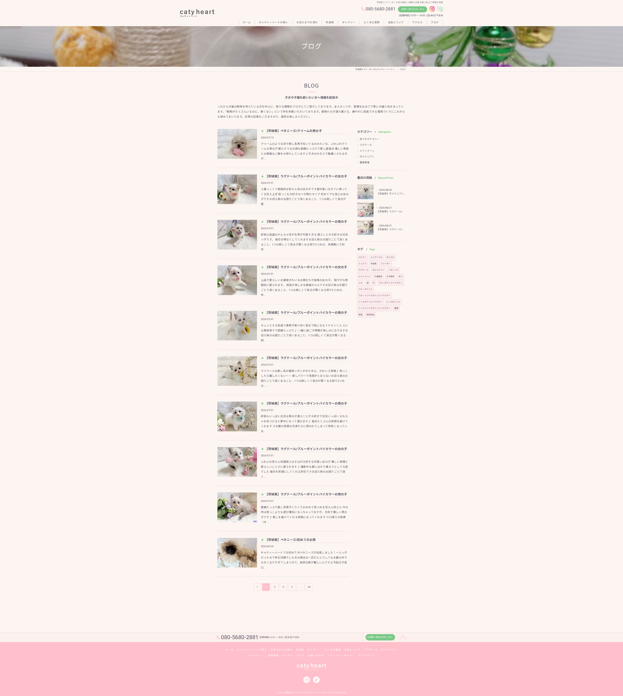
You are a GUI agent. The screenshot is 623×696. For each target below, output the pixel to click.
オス (400, 276)
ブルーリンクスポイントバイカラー (374, 295)
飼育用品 (371, 315)
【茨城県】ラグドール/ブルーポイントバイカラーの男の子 (306, 222)
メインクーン (367, 150)
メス (360, 283)
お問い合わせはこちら (412, 9)
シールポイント (393, 302)
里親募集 (365, 162)
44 (309, 587)
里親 (396, 308)
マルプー (362, 257)
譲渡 (360, 315)
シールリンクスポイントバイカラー (374, 308)
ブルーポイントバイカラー (390, 283)
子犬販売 (390, 276)
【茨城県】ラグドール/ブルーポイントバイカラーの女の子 (306, 176)
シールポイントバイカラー (370, 302)
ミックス (362, 264)
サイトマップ (366, 655)
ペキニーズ (393, 270)
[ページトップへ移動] (403, 637)
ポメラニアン (367, 156)
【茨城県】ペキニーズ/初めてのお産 (290, 540)
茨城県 (374, 264)
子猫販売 (378, 276)
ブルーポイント (365, 289)
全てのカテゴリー (369, 139)
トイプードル (376, 257)
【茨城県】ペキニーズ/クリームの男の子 (293, 131)
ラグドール (366, 145)
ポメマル (390, 257)
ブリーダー (386, 264)
